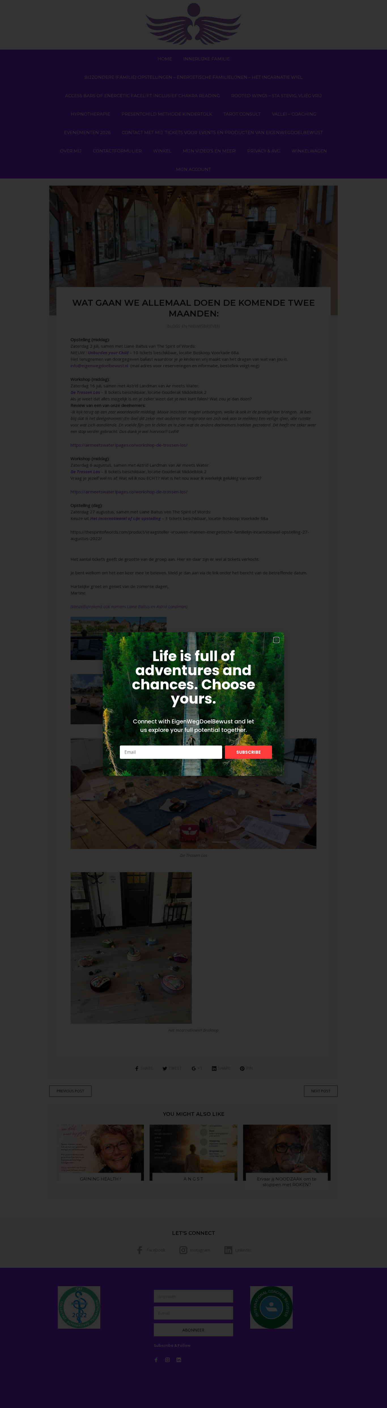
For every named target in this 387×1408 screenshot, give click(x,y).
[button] (276, 640)
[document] (193, 704)
